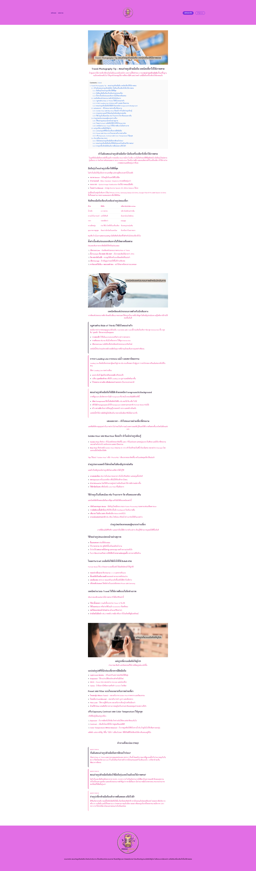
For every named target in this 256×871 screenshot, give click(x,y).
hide (99, 83)
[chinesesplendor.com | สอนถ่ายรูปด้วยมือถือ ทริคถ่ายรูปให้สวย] (128, 12)
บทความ (60, 13)
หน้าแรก (53, 13)
